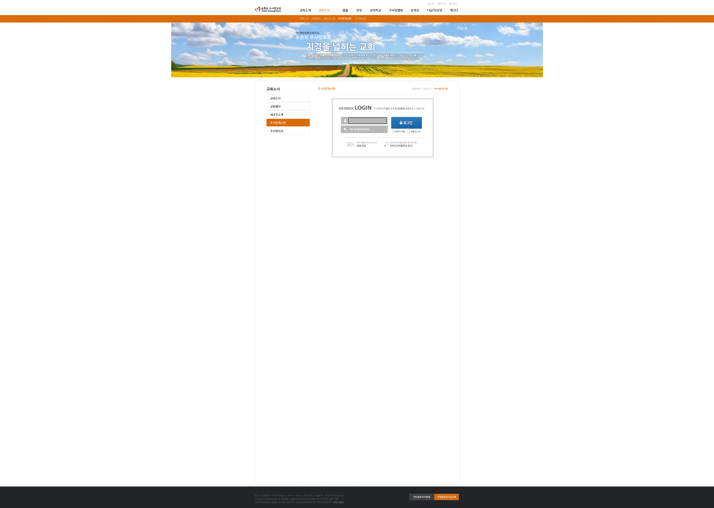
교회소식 (427, 88)
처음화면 (416, 88)
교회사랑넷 (338, 502)
